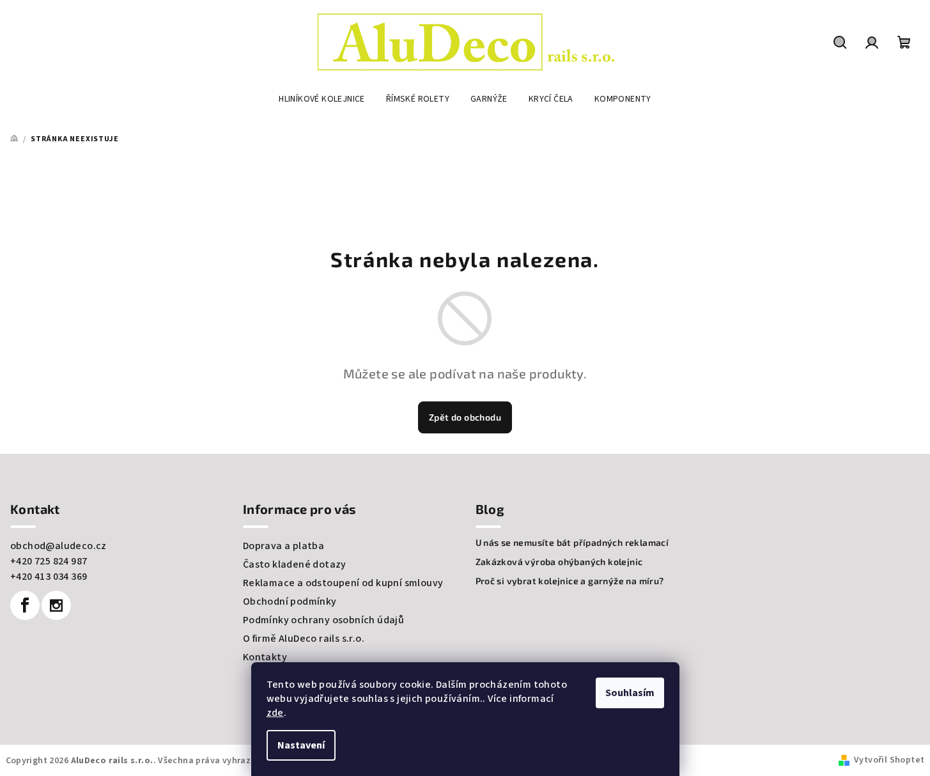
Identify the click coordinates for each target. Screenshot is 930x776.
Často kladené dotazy (294, 564)
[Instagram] (56, 605)
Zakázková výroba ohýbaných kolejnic (559, 561)
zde (275, 713)
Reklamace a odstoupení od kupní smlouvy (343, 583)
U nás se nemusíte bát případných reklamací (572, 542)
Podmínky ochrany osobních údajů (323, 620)
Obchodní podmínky (290, 601)
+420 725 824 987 (48, 561)
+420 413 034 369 (48, 577)
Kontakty (265, 657)
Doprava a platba (283, 546)
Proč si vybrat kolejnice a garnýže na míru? (570, 581)
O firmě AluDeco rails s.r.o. (303, 639)
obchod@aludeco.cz (58, 546)
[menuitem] (321, 99)
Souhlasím (630, 693)
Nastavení (301, 745)
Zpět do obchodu (465, 417)
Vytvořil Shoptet (889, 760)
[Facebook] (25, 605)
